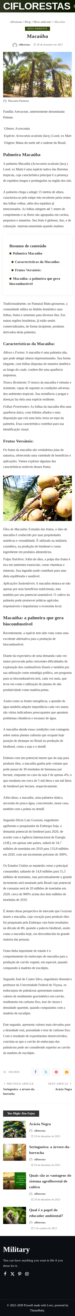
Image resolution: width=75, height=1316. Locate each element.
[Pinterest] (56, 1072)
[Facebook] (35, 1072)
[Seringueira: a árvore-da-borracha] (14, 1152)
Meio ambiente (38, 28)
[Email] (66, 1072)
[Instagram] (27, 1274)
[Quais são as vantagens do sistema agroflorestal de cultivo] (14, 1180)
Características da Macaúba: (37, 262)
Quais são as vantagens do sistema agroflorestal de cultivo (50, 1181)
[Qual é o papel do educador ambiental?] (14, 1215)
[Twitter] (46, 1072)
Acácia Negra (40, 1124)
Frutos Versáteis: (28, 270)
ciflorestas (36, 6)
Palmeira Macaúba (27, 253)
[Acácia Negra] (14, 1129)
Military (16, 1249)
